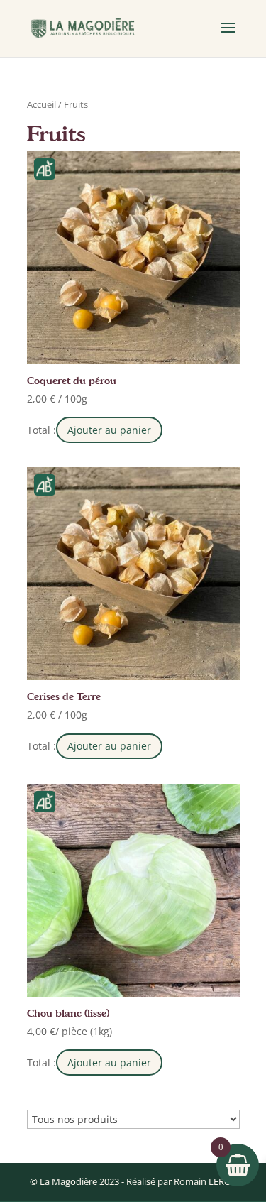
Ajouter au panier (109, 430)
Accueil (41, 104)
